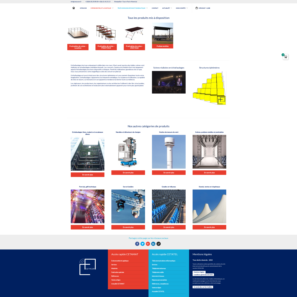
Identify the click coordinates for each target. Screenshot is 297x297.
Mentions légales (199, 272)
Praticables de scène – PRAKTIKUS (106, 47)
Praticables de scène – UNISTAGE (134, 47)
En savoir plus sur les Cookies (203, 287)
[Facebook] (137, 244)
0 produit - (204, 8)
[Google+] (148, 244)
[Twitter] (142, 244)
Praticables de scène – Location (77, 47)
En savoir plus (87, 175)
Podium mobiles (163, 46)
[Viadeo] (159, 244)
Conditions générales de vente (203, 275)
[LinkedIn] (153, 244)
